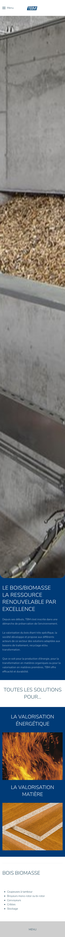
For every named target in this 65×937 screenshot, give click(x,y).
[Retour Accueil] (32, 8)
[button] (8, 8)
